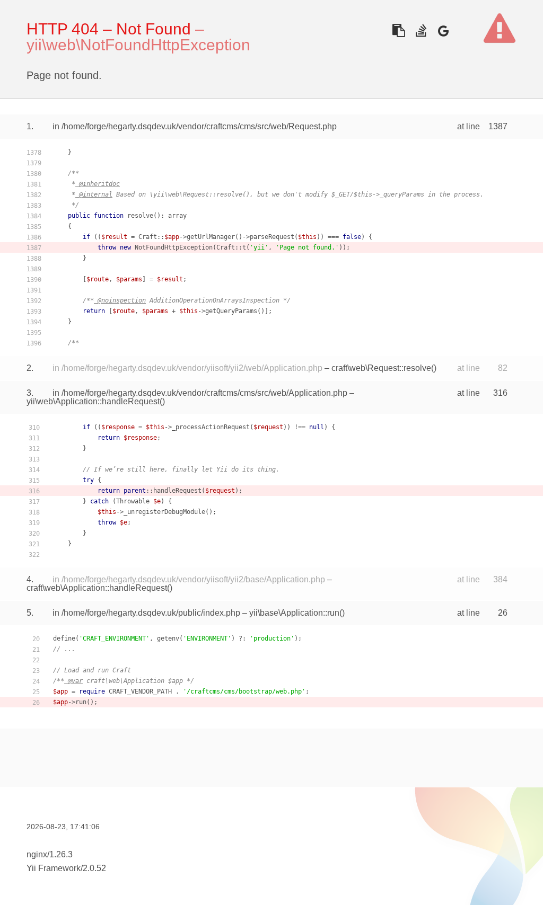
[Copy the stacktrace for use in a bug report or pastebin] (398, 30)
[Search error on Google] (443, 30)
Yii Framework (54, 868)
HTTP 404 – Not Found (109, 29)
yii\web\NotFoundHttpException (138, 45)
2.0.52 (94, 868)
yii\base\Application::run (294, 612)
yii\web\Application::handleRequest (93, 401)
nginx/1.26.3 (50, 854)
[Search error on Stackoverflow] (420, 30)
